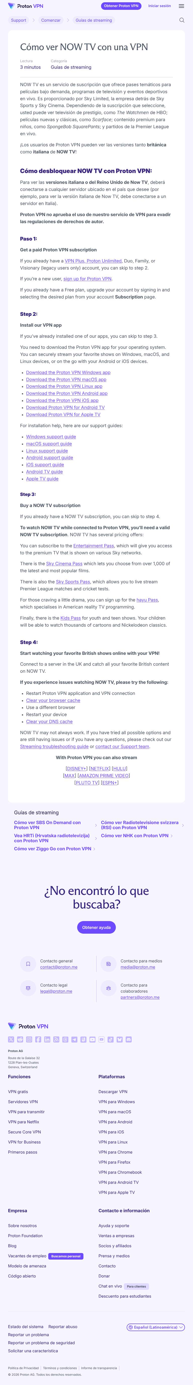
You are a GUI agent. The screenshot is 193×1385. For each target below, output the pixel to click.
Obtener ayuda (96, 927)
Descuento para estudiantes (125, 1296)
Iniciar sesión (160, 6)
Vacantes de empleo (27, 1255)
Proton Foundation (25, 1235)
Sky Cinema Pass (64, 563)
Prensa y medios (114, 1255)
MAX (70, 776)
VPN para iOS (111, 1131)
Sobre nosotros (22, 1225)
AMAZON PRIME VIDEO (104, 776)
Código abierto (22, 1275)
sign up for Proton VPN (88, 279)
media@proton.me (138, 966)
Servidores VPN (23, 1101)
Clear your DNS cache (49, 721)
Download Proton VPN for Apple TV (63, 414)
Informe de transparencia (99, 1368)
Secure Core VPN (24, 1131)
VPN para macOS (115, 1111)
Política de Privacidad (23, 1368)
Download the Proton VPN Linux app (64, 386)
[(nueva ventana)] (11, 1039)
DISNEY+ (76, 768)
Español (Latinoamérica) (155, 1327)
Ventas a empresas (116, 1235)
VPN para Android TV (119, 1182)
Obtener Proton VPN (121, 6)
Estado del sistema (25, 1326)
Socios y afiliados (115, 1245)
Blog (12, 1245)
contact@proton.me (58, 966)
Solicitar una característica (33, 1350)
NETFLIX (99, 768)
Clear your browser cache (53, 700)
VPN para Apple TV (117, 1192)
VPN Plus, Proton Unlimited (93, 261)
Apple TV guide (42, 479)
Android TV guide (44, 472)
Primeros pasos (22, 1152)
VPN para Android (115, 1121)
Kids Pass (71, 618)
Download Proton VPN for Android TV (65, 407)
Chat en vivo (110, 1286)
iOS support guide (45, 464)
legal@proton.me (56, 991)
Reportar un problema (28, 1334)
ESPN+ (109, 783)
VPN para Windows (117, 1101)
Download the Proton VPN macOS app (66, 379)
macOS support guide (49, 444)
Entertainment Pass (93, 546)
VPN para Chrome (115, 1152)
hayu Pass (147, 600)
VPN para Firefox (114, 1162)
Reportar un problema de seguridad (41, 1342)
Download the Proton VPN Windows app (68, 372)
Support (18, 20)
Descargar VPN (113, 1091)
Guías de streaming (94, 20)
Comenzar (51, 20)
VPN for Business (24, 1141)
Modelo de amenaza (27, 1265)
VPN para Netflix (23, 1121)
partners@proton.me (140, 997)
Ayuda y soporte (114, 1225)
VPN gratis (18, 1091)
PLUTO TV (87, 783)
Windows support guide (51, 437)
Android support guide (49, 457)
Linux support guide (47, 451)
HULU (119, 768)
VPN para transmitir (26, 1111)
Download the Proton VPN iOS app (62, 400)
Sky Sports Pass (73, 582)
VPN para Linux (113, 1141)
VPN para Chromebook (120, 1172)
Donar (104, 1275)
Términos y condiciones (60, 1368)
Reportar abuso (63, 1326)
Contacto (107, 1265)
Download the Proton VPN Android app (67, 393)
